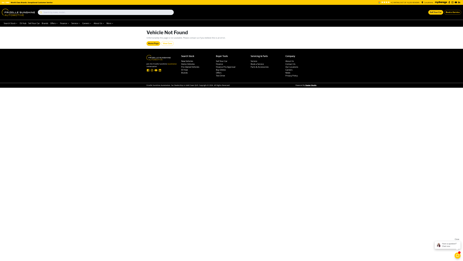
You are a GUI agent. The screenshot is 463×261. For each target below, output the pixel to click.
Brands (45, 23)
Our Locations (291, 67)
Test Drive (220, 75)
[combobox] (106, 12)
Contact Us (290, 64)
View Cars (167, 43)
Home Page (153, 43)
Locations (428, 2)
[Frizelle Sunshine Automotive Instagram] (453, 2)
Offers (53, 23)
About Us (98, 23)
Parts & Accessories (260, 67)
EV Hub (23, 23)
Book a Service (453, 12)
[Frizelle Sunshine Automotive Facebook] (449, 2)
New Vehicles (187, 61)
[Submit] (41, 12)
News (287, 72)
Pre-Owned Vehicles (190, 67)
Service (74, 23)
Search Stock (9, 23)
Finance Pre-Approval (225, 67)
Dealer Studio (311, 85)
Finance (63, 23)
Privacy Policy (291, 75)
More (108, 23)
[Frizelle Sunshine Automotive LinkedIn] (459, 2)
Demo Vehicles (188, 64)
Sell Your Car (436, 12)
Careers (85, 23)
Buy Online (221, 70)
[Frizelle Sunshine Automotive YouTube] (456, 2)
